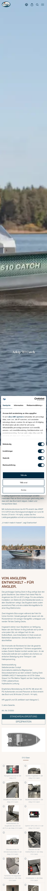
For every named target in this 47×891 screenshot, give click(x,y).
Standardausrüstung (23, 717)
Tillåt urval (23, 483)
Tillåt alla (23, 475)
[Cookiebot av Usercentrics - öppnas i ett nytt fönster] (34, 399)
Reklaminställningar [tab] (35, 405)
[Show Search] (37, 4)
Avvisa (23, 490)
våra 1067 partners (16, 417)
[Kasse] (32, 4)
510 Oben (26, 758)
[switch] (41, 451)
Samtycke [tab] (6, 405)
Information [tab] (18, 405)
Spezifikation (23, 722)
